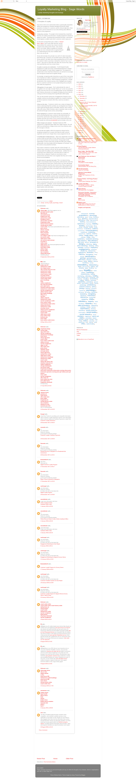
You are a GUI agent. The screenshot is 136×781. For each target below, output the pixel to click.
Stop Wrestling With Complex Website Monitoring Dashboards (87, 148)
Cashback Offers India (46, 504)
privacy (87, 288)
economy (86, 247)
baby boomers (93, 220)
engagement (84, 249)
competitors (83, 232)
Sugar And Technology (83, 170)
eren (42, 712)
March (81, 124)
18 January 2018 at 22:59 (47, 582)
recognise (91, 294)
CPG (80, 235)
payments (81, 282)
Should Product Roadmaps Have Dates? (87, 181)
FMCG (81, 254)
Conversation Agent (83, 165)
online (86, 280)
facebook (89, 252)
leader (92, 266)
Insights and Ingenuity (84, 207)
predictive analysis (84, 286)
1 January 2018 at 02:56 (47, 506)
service (93, 308)
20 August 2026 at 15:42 (47, 727)
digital (94, 244)
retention (81, 301)
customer (80, 239)
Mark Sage (88, 20)
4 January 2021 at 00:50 (47, 707)
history (79, 261)
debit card (80, 242)
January (82, 128)
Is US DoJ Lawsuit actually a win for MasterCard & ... (88, 106)
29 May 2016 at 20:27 (46, 322)
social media (91, 312)
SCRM (87, 307)
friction (81, 256)
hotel (85, 261)
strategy (80, 316)
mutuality (85, 278)
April (81, 121)
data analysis (82, 240)
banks (82, 222)
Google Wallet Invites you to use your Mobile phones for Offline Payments (86, 204)
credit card (88, 235)
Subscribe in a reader (82, 62)
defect (86, 242)
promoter (93, 288)
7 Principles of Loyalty (84, 109)
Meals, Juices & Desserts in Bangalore (50, 479)
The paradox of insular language (85, 162)
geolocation (81, 259)
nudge (81, 280)
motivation (91, 277)
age (86, 217)
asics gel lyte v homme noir (52, 655)
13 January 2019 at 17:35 (47, 685)
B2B (87, 220)
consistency (81, 233)
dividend (91, 245)
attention (84, 218)
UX (86, 322)
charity (90, 227)
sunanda (43, 427)
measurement (84, 274)
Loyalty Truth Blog (83, 183)
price (93, 286)
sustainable (88, 318)
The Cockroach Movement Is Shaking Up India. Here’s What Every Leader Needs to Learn (87, 142)
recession (83, 294)
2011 (79, 92)
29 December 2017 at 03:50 (48, 494)
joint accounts (85, 266)
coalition (94, 228)
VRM (82, 324)
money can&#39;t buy (82, 277)
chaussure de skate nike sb (53, 651)
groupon (94, 259)
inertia (91, 262)
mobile (95, 276)
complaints (91, 232)
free (95, 254)
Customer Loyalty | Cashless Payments (50, 435)
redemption (82, 295)
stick (94, 314)
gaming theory (91, 258)
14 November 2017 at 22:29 (48, 409)
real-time (93, 292)
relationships (91, 295)
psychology (55, 202)
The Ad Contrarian (83, 168)
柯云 (42, 261)
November (82, 98)
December (82, 96)
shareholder (81, 310)
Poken (95, 283)
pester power (85, 283)
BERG (79, 198)
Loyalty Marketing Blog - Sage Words (61, 9)
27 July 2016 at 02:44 (46, 385)
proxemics (81, 290)
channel (85, 227)
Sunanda (43, 443)
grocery (88, 259)
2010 (79, 94)
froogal (42, 414)
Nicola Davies (82, 188)
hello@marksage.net (85, 29)
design (42, 202)
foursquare (89, 254)
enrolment (93, 249)
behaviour (81, 224)
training (91, 319)
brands (81, 226)
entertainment (91, 250)
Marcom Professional (82, 329)
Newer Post (41, 758)
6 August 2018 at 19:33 (46, 641)
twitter (85, 321)
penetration (89, 282)
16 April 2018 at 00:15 (46, 619)
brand (94, 224)
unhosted (91, 320)
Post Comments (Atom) (49, 761)
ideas (89, 261)
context (88, 233)
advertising (92, 215)
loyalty (50, 202)
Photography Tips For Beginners (85, 196)
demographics (93, 242)
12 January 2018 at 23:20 (47, 559)
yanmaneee (44, 690)
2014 (79, 86)
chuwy (73, 775)
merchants (80, 276)
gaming (82, 258)
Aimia (90, 217)
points (91, 283)
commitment (81, 230)
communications (91, 230)
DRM (96, 245)
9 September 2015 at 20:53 (47, 257)
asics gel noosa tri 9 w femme (62, 627)
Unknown (43, 208)
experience (81, 252)
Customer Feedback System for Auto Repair (51, 580)
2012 (79, 90)
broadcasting (89, 225)
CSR (92, 237)
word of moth (90, 324)
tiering (86, 319)
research (84, 299)
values (90, 322)
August (81, 113)
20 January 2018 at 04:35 (47, 597)
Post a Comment (43, 730)
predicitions (91, 285)
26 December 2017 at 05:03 (48, 422)
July (81, 115)
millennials (88, 276)
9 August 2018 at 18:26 (46, 663)
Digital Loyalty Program (46, 492)
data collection (92, 240)
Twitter (78, 335)
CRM (87, 237)
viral (95, 322)
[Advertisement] (55, 745)
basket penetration (90, 221)
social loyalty (81, 312)
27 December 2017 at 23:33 (48, 481)
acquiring (91, 213)
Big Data (88, 224)
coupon (94, 233)
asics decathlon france (61, 658)
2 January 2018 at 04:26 (47, 521)
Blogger (83, 775)
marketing (89, 272)
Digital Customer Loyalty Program (49, 464)
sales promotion (83, 305)
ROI (95, 303)
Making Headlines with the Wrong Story (87, 166)
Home (55, 758)
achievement (84, 213)
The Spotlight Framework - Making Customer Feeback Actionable (86, 185)
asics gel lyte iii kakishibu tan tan (58, 635)
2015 (79, 84)
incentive (85, 262)
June (81, 117)
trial (95, 319)
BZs (95, 225)
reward (61, 202)
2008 (79, 132)
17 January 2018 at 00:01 (47, 569)
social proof (54, 120)
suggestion (87, 316)
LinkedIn (79, 333)
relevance (83, 297)
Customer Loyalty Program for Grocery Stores (52, 567)
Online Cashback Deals (46, 502)
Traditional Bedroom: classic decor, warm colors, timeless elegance (87, 153)
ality (79, 218)
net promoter (93, 278)
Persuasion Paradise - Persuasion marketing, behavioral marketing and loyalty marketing (87, 194)
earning (47, 202)
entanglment (83, 250)
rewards (88, 303)
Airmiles (95, 217)
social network (85, 314)
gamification (89, 256)
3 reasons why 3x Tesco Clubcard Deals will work (87, 103)
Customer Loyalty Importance (48, 420)
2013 (79, 88)
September (82, 111)
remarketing (91, 297)
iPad (79, 266)
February (82, 126)
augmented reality (93, 218)
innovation (82, 265)
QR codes (87, 292)
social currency (91, 310)
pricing (81, 288)
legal (86, 268)
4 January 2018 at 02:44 (47, 532)
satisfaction (94, 305)
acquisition (83, 215)
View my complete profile (83, 34)
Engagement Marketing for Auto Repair (50, 544)
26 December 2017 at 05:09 (48, 438)
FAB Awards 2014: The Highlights (86, 190)
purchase (81, 292)
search (92, 307)
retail (91, 299)
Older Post (69, 758)
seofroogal (43, 486)
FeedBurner (91, 77)
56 (41, 624)
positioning (82, 285)
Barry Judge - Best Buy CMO (86, 151)
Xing (78, 331)
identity (95, 261)
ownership (92, 280)
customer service (91, 239)
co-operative (87, 228)
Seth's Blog (81, 161)
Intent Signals (81, 158)
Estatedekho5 (44, 459)
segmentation (84, 308)
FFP (95, 252)
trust (80, 320)
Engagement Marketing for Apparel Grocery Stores (53, 557)
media (92, 274)
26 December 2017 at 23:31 (48, 455)
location (91, 268)
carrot (80, 227)
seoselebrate (44, 499)
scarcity (82, 307)
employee (94, 247)
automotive (81, 220)
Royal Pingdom (82, 146)
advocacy (80, 217)
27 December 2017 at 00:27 (48, 466)
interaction (93, 265)
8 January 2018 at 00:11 (47, 545)
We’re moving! (81, 200)
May (81, 119)
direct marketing (82, 246)
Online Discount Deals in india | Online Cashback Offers (54, 519)
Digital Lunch (82, 202)
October (82, 100)
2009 (79, 130)
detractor (88, 244)
